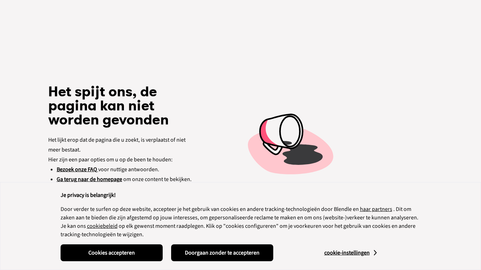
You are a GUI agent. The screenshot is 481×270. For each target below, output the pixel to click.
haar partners (376, 209)
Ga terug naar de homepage (89, 179)
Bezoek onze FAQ (77, 169)
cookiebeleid (102, 226)
